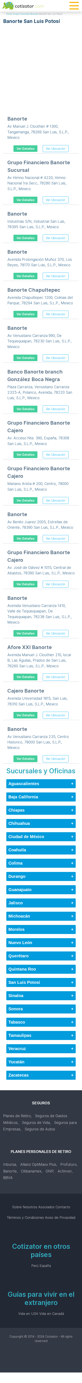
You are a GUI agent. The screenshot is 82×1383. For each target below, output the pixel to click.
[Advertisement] (41, 67)
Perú (34, 1266)
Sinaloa (41, 995)
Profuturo (68, 1164)
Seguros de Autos (40, 1129)
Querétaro (41, 956)
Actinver (65, 1171)
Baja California (41, 797)
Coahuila (41, 850)
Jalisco (41, 903)
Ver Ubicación (55, 148)
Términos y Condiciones (25, 1217)
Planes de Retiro (17, 1116)
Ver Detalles (25, 148)
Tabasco (41, 1022)
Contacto (63, 1207)
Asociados (46, 1207)
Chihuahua (41, 823)
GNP (49, 1171)
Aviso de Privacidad (60, 1217)
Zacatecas (41, 1075)
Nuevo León (41, 942)
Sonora (41, 1009)
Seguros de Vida (36, 1122)
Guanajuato (41, 889)
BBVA (8, 1177)
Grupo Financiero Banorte (25, 14)
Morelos (41, 929)
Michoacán (41, 916)
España (45, 1266)
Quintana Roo (41, 969)
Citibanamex (31, 1171)
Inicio (9, 14)
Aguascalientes (41, 783)
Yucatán (41, 1062)
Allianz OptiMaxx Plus (38, 1164)
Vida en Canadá (51, 1313)
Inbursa (9, 1164)
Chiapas (41, 810)
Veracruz (41, 1048)
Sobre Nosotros (24, 1207)
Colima (41, 863)
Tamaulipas (41, 1035)
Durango (41, 876)
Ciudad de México (41, 836)
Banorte (10, 1171)
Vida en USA (28, 1313)
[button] (74, 6)
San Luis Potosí (41, 982)
